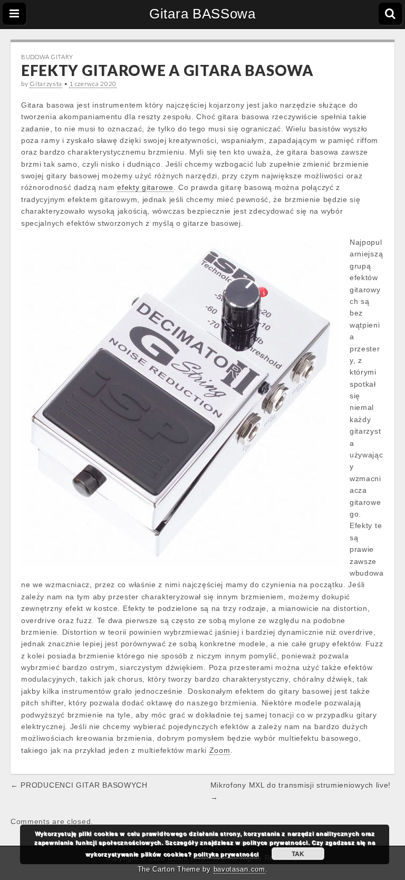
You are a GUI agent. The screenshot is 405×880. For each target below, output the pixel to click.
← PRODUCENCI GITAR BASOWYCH (79, 785)
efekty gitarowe (145, 187)
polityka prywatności (226, 854)
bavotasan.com (239, 869)
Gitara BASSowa (202, 14)
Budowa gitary (47, 56)
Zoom (219, 750)
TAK (298, 853)
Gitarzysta (46, 84)
